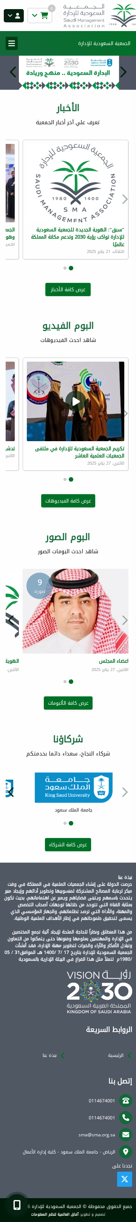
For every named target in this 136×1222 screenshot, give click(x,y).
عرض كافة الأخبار (68, 289)
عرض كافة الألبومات (68, 703)
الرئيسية (116, 1055)
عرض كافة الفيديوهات (68, 501)
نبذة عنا (50, 1055)
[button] (13, 72)
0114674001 (102, 1101)
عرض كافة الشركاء (68, 844)
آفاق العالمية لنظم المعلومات (55, 1214)
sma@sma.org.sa (97, 1135)
